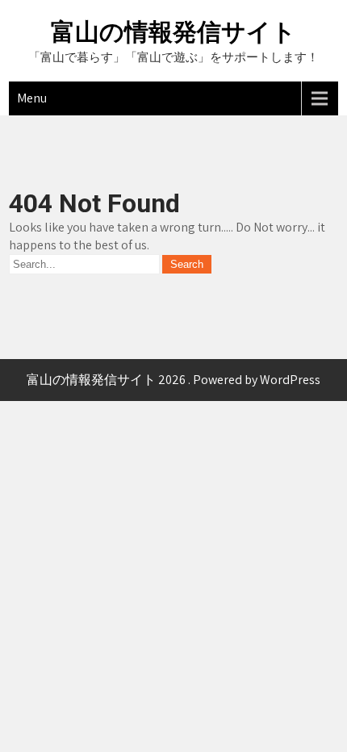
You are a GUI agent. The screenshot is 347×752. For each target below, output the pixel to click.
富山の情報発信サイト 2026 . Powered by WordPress (173, 379)
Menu (32, 98)
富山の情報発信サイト (173, 32)
